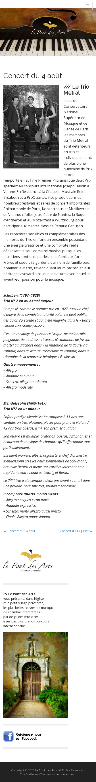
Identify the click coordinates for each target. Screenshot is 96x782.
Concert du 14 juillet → (76, 531)
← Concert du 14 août (19, 531)
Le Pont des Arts (46, 770)
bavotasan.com (64, 774)
